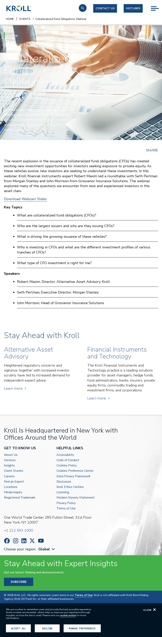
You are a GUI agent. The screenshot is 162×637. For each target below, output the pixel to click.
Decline (47, 628)
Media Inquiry (13, 492)
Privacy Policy (66, 503)
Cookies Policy (67, 465)
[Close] (154, 609)
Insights (9, 465)
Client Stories (13, 471)
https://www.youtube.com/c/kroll (41, 541)
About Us (11, 455)
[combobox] (47, 549)
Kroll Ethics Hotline (70, 487)
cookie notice (68, 615)
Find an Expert (14, 482)
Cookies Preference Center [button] (75, 471)
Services (10, 460)
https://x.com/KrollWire (32, 541)
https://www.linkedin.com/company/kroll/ (23, 540)
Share (152, 150)
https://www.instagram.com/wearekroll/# (15, 540)
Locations (10, 487)
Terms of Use (66, 508)
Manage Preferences (82, 628)
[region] (81, 620)
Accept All (18, 628)
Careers (9, 476)
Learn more (13, 388)
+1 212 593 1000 (18, 530)
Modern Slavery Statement (76, 498)
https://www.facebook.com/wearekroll (7, 541)
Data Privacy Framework (73, 476)
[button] (83, 8)
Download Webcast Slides (25, 199)
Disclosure (64, 482)
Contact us (105, 8)
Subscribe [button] (18, 581)
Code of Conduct (68, 460)
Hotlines (133, 8)
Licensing (63, 492)
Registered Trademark (19, 498)
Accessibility (65, 455)
